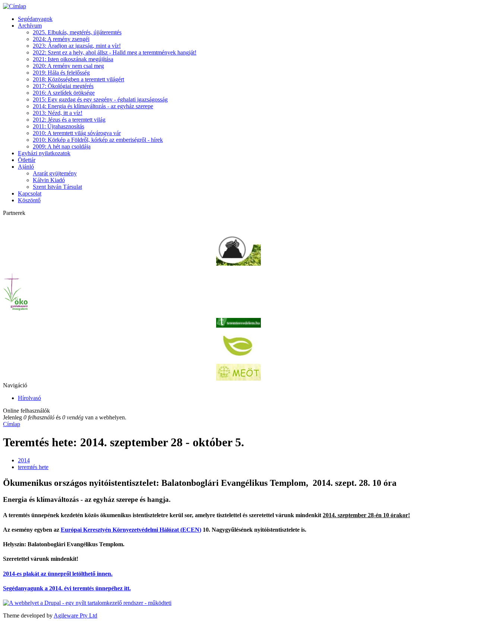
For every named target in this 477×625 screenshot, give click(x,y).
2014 (24, 460)
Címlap (11, 424)
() (131, 529)
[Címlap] (14, 6)
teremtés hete (33, 467)
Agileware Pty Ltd (75, 615)
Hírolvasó (29, 398)
